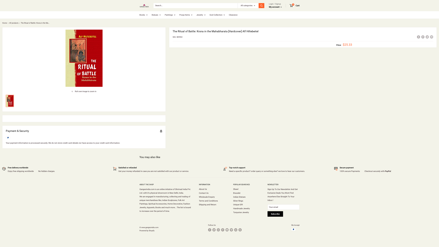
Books (142, 15)
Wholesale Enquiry (207, 197)
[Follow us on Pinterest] (222, 229)
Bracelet (236, 193)
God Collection (216, 15)
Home (4, 23)
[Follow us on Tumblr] (240, 229)
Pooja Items (184, 15)
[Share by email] (431, 37)
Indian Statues (239, 197)
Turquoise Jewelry (241, 212)
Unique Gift (238, 204)
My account (274, 7)
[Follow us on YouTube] (227, 229)
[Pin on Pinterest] (422, 37)
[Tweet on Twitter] (427, 37)
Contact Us (204, 193)
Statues (155, 15)
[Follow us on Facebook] (209, 229)
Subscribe (275, 214)
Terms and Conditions (208, 201)
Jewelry (199, 15)
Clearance (233, 15)
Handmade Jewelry (241, 208)
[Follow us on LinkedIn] (235, 229)
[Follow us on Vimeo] (231, 229)
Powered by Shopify (146, 231)
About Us (203, 189)
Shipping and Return (207, 204)
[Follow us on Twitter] (214, 229)
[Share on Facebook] (418, 37)
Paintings (169, 15)
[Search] (261, 5)
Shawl (235, 189)
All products (14, 23)
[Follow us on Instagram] (218, 229)
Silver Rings (238, 201)
